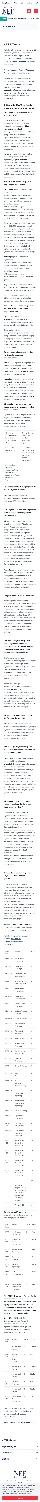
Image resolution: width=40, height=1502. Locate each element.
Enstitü (5, 1459)
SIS (15, 3)
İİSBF (4, 19)
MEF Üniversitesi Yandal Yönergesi (17, 73)
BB (22, 3)
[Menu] (36, 11)
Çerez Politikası (13, 1491)
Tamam (20, 1498)
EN (37, 3)
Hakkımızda (12, 19)
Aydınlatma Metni (8, 1493)
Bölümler (22, 19)
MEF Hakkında (9, 1440)
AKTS (29, 3)
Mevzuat (31, 19)
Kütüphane (6, 3)
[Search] (29, 11)
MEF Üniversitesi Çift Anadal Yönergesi (19, 70)
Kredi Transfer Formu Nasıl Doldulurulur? (19, 1423)
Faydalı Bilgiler (9, 1446)
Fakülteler (6, 1452)
